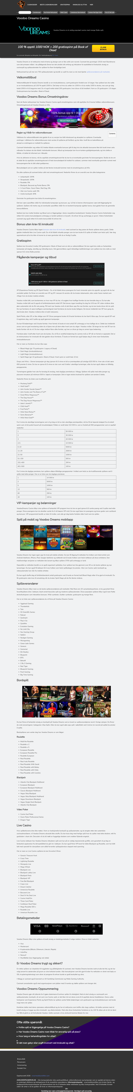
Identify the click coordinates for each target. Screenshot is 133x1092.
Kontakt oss (21, 1068)
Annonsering (22, 1065)
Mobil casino (63, 12)
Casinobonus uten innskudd (77, 12)
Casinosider (32, 5)
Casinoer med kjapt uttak (95, 12)
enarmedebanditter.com (40, 1076)
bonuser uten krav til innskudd (54, 230)
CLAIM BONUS (103, 48)
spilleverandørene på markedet (98, 72)
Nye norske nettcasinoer (50, 12)
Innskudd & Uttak (80, 5)
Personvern (21, 1062)
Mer (91, 5)
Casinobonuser (37, 12)
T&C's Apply (55, 55)
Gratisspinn (65, 5)
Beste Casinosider (25, 12)
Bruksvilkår (21, 1059)
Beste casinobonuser (48, 5)
